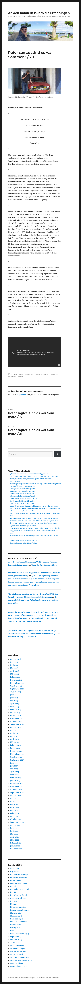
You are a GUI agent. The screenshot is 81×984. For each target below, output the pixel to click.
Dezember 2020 (16, 849)
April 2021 (14, 837)
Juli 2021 (13, 828)
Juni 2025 (14, 698)
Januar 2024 (15, 748)
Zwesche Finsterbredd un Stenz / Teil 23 (23, 541)
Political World (16, 925)
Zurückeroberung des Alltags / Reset (22, 503)
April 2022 (14, 807)
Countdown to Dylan (18, 883)
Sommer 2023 (40, 374)
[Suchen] (57, 454)
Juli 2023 (14, 763)
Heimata (13, 904)
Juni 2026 (14, 665)
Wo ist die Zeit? (16, 954)
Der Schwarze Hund (18, 895)
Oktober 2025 (16, 686)
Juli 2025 (14, 695)
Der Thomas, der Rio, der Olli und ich (22, 501)
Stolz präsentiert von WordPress (48, 978)
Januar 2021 (15, 846)
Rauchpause (15, 928)
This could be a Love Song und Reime (22, 486)
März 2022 (14, 810)
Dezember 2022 (16, 784)
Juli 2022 (14, 798)
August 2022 (15, 795)
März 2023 (14, 775)
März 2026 (14, 674)
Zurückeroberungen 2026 (21, 960)
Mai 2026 (14, 668)
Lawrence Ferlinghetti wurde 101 (22, 636)
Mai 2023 (14, 769)
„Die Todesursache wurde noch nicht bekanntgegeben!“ (29, 474)
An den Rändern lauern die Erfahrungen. (39, 13)
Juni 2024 (14, 733)
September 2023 (17, 760)
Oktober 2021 (15, 819)
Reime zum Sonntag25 (19, 934)
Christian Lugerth (17, 374)
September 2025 (17, 689)
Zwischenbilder (16, 963)
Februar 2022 (15, 813)
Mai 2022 (14, 804)
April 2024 (14, 739)
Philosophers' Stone (18, 922)
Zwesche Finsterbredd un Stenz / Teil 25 (23, 494)
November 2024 (17, 718)
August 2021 (15, 825)
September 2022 (17, 792)
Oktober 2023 (16, 757)
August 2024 (15, 727)
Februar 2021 (15, 843)
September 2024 (17, 724)
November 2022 (17, 787)
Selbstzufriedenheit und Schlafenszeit (22, 496)
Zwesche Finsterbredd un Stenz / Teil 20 (23, 543)
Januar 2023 (15, 781)
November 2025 (17, 683)
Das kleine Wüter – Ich (19, 889)
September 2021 (17, 822)
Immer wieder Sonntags (20, 910)
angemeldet (21, 394)
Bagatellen (14, 871)
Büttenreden (15, 880)
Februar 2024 (15, 745)
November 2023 (17, 754)
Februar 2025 (15, 710)
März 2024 (14, 742)
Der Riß (13, 892)
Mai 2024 (14, 736)
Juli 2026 (14, 662)
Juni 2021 (14, 831)
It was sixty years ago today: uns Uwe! (22, 491)
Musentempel (16, 916)
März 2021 (14, 840)
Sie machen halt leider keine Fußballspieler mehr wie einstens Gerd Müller (33, 600)
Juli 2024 (14, 730)
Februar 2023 (15, 778)
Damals (13, 886)
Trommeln (14, 942)
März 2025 (14, 707)
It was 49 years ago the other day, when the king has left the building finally (35, 484)
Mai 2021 (14, 834)
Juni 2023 (14, 766)
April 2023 (14, 772)
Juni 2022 (14, 801)
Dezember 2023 (16, 751)
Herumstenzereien (18, 907)
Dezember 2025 (16, 680)
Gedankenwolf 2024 (18, 898)
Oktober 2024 (16, 721)
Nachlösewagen (16, 919)
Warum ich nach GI (18, 951)
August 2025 (15, 692)
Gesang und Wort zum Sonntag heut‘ (22, 489)
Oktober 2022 (16, 789)
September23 (15, 937)
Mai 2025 (14, 701)
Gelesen (13, 901)
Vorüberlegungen (17, 948)
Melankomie (15, 913)
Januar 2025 (15, 712)
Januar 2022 (15, 816)
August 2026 (15, 659)
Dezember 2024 (16, 715)
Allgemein (14, 868)
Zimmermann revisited (16, 376)
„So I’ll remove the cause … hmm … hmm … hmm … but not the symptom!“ (35, 476)
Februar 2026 (16, 677)
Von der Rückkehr (51, 374)
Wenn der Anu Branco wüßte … (44, 565)
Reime (13, 931)
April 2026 (14, 671)
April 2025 (14, 704)
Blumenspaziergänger (19, 874)
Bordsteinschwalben (18, 877)
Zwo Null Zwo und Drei (19, 966)
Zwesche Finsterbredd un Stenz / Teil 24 (23, 498)
